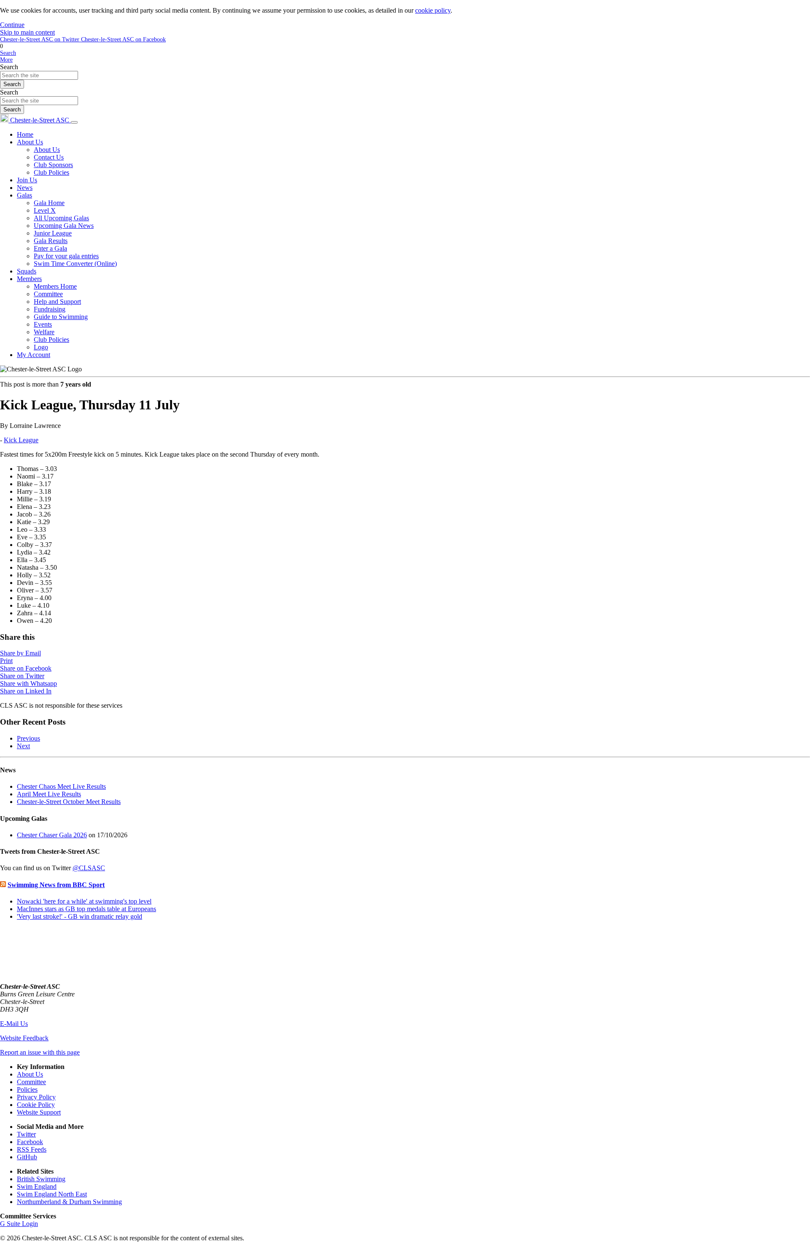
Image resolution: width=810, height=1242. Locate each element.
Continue (12, 24)
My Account (33, 354)
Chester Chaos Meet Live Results (61, 786)
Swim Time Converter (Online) (75, 263)
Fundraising (49, 309)
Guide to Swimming (61, 316)
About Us (30, 142)
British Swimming (41, 1178)
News (24, 187)
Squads (26, 271)
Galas (24, 195)
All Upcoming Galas (61, 218)
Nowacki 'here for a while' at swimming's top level (84, 901)
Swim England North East (52, 1194)
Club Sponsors (53, 164)
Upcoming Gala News (64, 225)
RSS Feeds (31, 1149)
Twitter (26, 1134)
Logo (41, 347)
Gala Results (51, 240)
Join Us (27, 180)
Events (43, 324)
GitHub (27, 1157)
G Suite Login (19, 1223)
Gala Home (49, 202)
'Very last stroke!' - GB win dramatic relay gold (79, 916)
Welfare (44, 332)
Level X (45, 210)
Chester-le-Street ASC (39, 120)
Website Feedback (24, 1038)
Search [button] (8, 53)
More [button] (6, 60)
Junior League (53, 233)
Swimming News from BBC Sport (56, 884)
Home (25, 134)
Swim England (37, 1186)
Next (23, 746)
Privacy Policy (36, 1097)
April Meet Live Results (49, 794)
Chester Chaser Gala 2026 (52, 835)
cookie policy (433, 10)
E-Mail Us (14, 1023)
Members (29, 278)
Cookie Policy (36, 1104)
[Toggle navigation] (74, 122)
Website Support (39, 1112)
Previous (28, 738)
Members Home (55, 286)
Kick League (21, 440)
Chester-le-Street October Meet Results (69, 801)
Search (9, 66)
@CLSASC (89, 867)
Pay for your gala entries (66, 256)
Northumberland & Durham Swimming (69, 1201)
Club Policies (51, 172)
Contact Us (49, 157)
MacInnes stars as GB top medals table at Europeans (86, 908)
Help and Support (57, 301)
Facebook (30, 1141)
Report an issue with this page (40, 1052)
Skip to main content (27, 32)
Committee (48, 294)
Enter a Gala (50, 248)
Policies (27, 1089)
